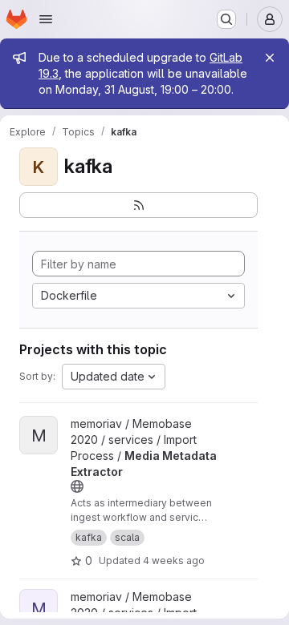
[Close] (269, 57)
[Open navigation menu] (46, 19)
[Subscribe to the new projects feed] (138, 205)
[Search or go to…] (226, 19)
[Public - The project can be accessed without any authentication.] (77, 486)
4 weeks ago (174, 560)
